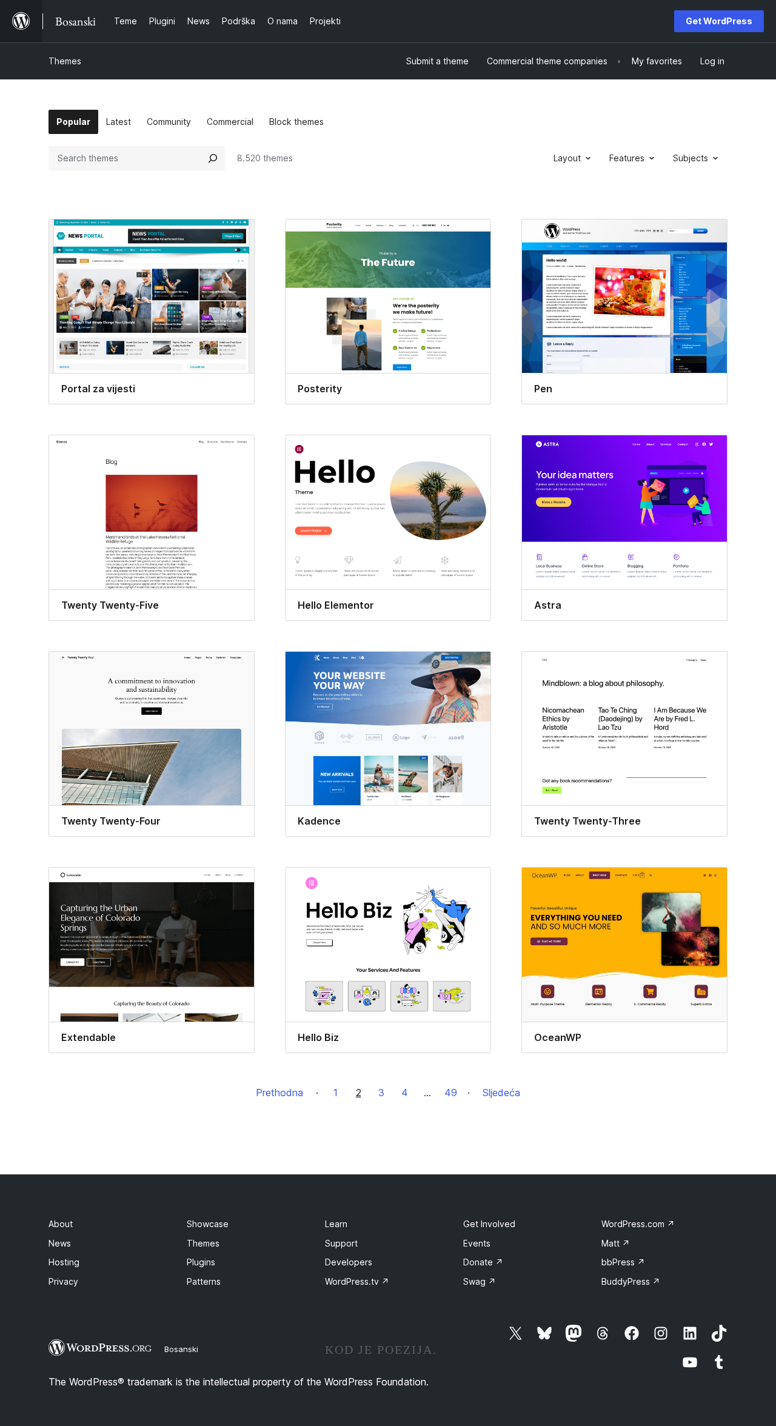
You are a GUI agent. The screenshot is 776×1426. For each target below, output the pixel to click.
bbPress (623, 1262)
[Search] (213, 158)
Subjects (690, 158)
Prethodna (279, 1092)
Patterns (204, 1281)
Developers (348, 1262)
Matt (615, 1243)
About (60, 1224)
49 (450, 1092)
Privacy (63, 1281)
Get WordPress (719, 21)
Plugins (201, 1262)
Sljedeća (501, 1092)
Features (626, 158)
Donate (483, 1262)
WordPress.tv (357, 1281)
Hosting (63, 1262)
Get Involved (489, 1224)
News (59, 1243)
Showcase (208, 1224)
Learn (336, 1224)
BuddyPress (630, 1281)
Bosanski (181, 1349)
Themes (64, 61)
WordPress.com (638, 1224)
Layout (567, 158)
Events (476, 1243)
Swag (479, 1281)
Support (341, 1243)
